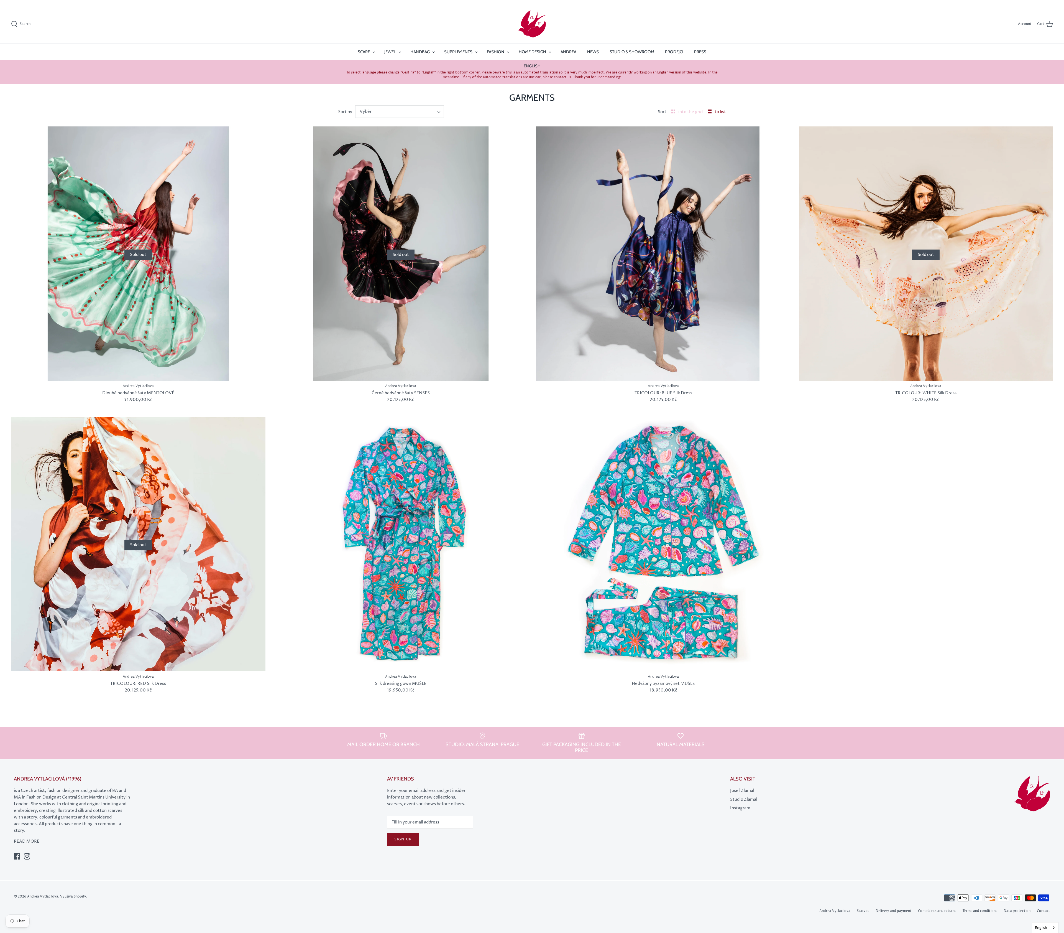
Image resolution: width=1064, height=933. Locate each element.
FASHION (495, 51)
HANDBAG (420, 51)
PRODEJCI (674, 51)
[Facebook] (17, 856)
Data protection (1017, 911)
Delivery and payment (894, 911)
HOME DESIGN (532, 51)
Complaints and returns (937, 911)
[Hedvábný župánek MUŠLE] (401, 544)
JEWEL (390, 51)
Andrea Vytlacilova (834, 911)
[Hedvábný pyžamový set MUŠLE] (663, 544)
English (1041, 927)
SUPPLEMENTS (458, 51)
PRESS (700, 51)
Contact (1043, 911)
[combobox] (399, 111)
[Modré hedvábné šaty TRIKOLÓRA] (663, 253)
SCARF (364, 51)
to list (720, 112)
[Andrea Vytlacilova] (532, 24)
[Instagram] (27, 856)
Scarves (863, 911)
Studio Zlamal (743, 799)
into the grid (691, 112)
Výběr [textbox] (366, 112)
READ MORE (26, 841)
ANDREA (568, 51)
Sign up (402, 839)
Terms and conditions (980, 911)
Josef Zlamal (742, 791)
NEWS (593, 51)
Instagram (740, 808)
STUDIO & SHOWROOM (632, 51)
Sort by (345, 112)
